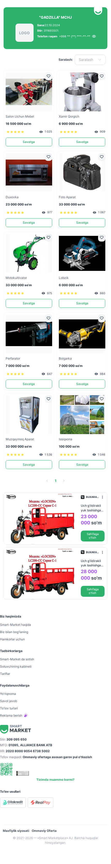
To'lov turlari (9, 708)
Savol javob (8, 701)
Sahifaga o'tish (93, 535)
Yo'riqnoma (8, 694)
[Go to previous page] (47, 481)
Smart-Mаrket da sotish (17, 659)
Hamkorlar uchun (12, 639)
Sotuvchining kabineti (15, 666)
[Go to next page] (64, 481)
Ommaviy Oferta (44, 831)
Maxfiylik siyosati (16, 831)
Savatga (29, 142)
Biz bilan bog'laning (14, 632)
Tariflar (5, 674)
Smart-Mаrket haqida (15, 625)
